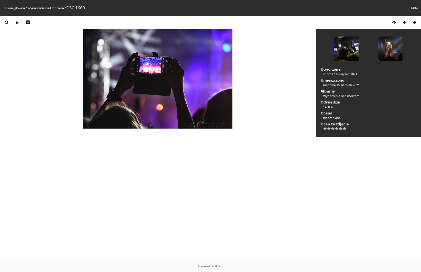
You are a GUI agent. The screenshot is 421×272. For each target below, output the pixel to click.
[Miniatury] (394, 22)
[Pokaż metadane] (27, 22)
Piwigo (218, 266)
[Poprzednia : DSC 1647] (404, 22)
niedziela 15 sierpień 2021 (341, 85)
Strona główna (14, 8)
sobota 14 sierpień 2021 (340, 74)
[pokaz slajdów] (17, 22)
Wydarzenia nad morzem (46, 8)
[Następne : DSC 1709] (415, 22)
